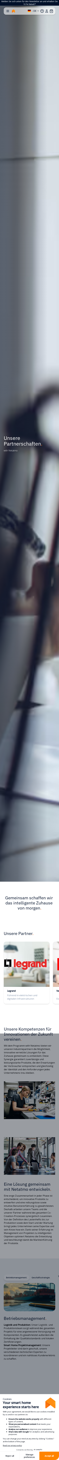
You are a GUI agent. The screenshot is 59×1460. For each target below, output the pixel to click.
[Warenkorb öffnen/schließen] (51, 11)
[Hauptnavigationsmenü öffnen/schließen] (8, 11)
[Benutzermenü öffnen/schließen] (46, 11)
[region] (29, 3)
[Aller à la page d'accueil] (13, 11)
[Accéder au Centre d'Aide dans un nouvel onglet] (42, 11)
